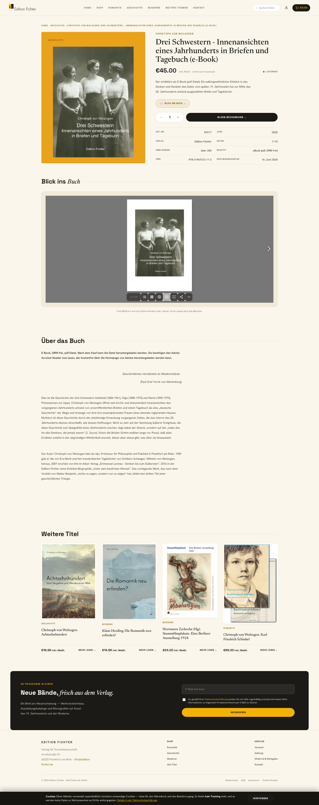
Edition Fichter (203, 141)
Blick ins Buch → (173, 103)
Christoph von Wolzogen (175, 33)
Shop (100, 7)
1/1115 (133, 297)
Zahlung (259, 753)
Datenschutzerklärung (216, 699)
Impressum (253, 780)
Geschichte (135, 7)
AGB (243, 780)
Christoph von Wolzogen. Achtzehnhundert (59, 632)
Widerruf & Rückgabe (266, 758)
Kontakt (199, 7)
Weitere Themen (177, 7)
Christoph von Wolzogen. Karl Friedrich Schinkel (245, 637)
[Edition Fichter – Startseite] (22, 7)
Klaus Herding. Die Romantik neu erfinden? (126, 633)
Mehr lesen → (87, 650)
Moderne (154, 7)
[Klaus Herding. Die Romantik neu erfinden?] (129, 582)
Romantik (115, 7)
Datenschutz (231, 780)
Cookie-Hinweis (270, 780)
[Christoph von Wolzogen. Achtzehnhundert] (68, 581)
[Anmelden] (286, 7)
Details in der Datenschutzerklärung (137, 800)
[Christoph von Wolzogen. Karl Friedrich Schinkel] (250, 584)
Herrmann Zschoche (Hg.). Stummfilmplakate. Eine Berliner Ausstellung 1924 (186, 634)
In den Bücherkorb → (231, 117)
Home (87, 7)
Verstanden (260, 798)
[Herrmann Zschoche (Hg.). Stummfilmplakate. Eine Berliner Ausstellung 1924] (190, 581)
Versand (259, 747)
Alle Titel (172, 764)
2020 (275, 132)
